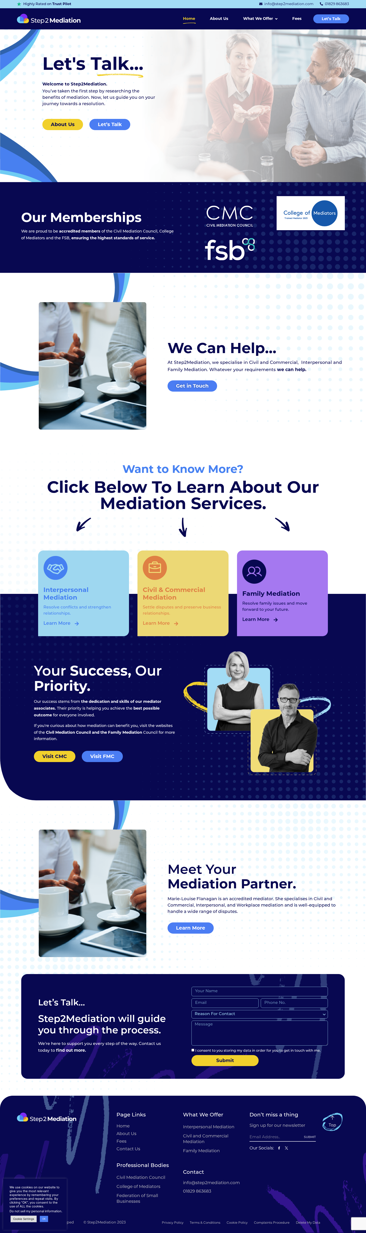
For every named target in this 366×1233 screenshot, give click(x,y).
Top (332, 1125)
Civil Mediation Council (140, 1177)
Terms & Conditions (205, 1223)
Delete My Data (308, 1223)
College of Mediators (138, 1186)
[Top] (332, 1118)
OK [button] (44, 1218)
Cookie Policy (237, 1223)
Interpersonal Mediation (208, 1126)
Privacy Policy (172, 1223)
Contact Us (128, 1148)
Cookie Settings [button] (23, 1219)
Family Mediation (201, 1150)
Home (189, 18)
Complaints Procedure (272, 1223)
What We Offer (258, 18)
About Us (219, 18)
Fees (297, 18)
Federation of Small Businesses (137, 1198)
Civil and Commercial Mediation (205, 1138)
